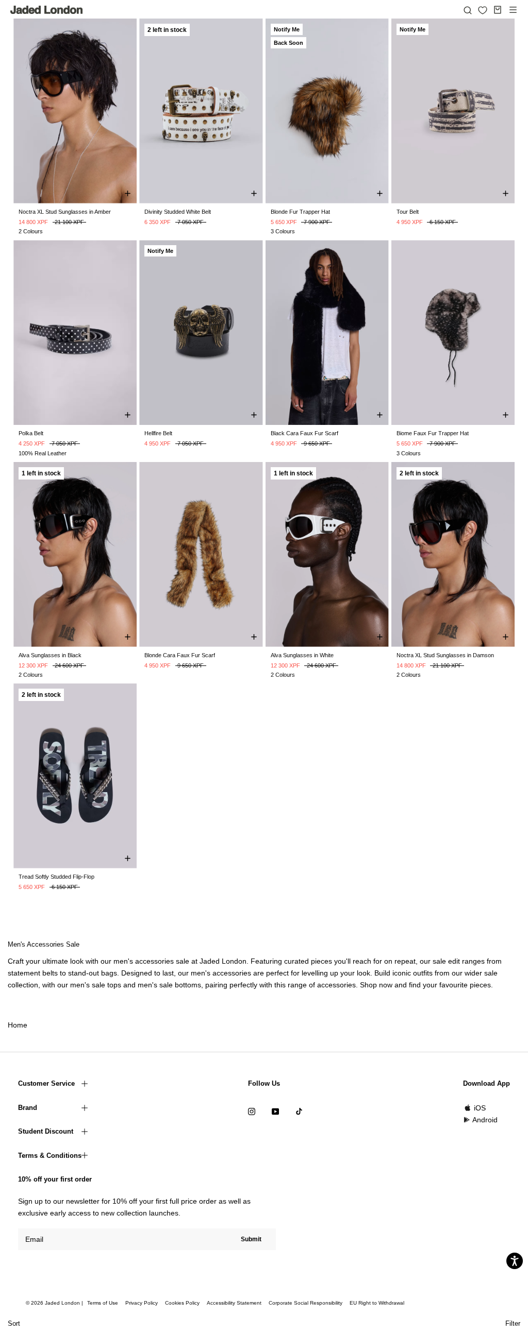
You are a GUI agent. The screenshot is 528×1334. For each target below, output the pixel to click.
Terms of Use (102, 1303)
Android (485, 1120)
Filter (512, 1323)
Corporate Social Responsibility (305, 1303)
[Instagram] (251, 1111)
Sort (14, 1323)
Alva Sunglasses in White (302, 655)
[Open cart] (497, 9)
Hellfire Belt (158, 433)
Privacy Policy (141, 1303)
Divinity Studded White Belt (177, 212)
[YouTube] (275, 1111)
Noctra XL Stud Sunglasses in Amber (65, 212)
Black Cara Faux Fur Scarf (304, 433)
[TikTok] (299, 1111)
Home (17, 1025)
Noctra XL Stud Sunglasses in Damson (445, 655)
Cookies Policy (182, 1303)
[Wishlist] (482, 10)
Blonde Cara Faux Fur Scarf (179, 655)
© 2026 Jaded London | (55, 1303)
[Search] (467, 9)
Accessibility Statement (234, 1303)
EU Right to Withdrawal (377, 1303)
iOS (480, 1108)
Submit (251, 1239)
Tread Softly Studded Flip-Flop (56, 877)
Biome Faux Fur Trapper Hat (433, 433)
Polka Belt (31, 433)
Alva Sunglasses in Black (50, 655)
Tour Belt (408, 212)
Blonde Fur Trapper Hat (300, 212)
